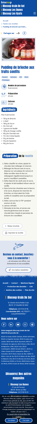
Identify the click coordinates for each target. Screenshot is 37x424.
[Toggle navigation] (35, 14)
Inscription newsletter (20, 270)
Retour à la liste (13, 226)
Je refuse (11, 420)
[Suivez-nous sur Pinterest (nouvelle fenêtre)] (32, 324)
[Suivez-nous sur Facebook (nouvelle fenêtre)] (3, 324)
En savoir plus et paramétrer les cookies (18, 415)
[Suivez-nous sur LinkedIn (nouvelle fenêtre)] (10, 324)
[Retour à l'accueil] (9, 2)
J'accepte (25, 420)
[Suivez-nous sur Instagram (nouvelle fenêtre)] (25, 324)
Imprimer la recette (15, 233)
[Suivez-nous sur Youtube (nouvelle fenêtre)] (18, 324)
